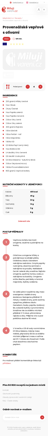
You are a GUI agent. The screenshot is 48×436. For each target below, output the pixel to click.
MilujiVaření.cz (8, 18)
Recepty (18, 18)
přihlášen (7, 363)
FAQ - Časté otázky (10, 401)
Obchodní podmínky (11, 394)
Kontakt (6, 390)
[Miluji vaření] (9, 10)
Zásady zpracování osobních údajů (17, 397)
